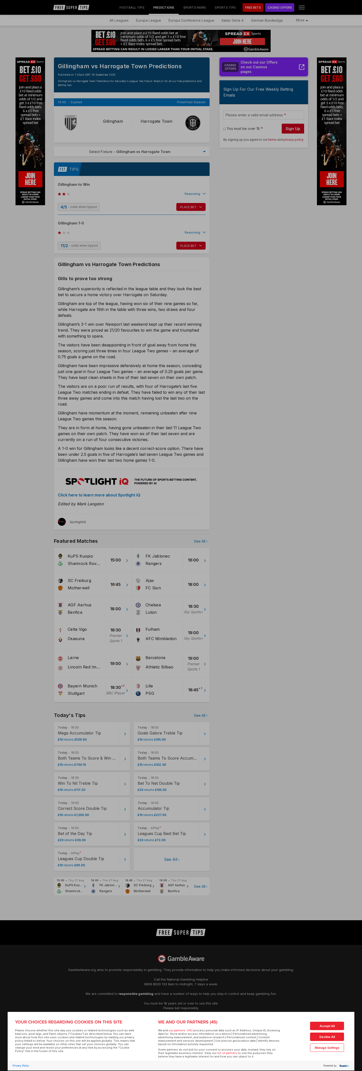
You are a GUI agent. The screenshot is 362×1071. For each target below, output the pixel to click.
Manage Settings (327, 1048)
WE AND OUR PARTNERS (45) (187, 1022)
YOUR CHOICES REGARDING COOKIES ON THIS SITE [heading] (68, 1022)
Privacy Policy (21, 1065)
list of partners (227, 1053)
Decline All (327, 1037)
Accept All (327, 1026)
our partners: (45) (181, 1030)
